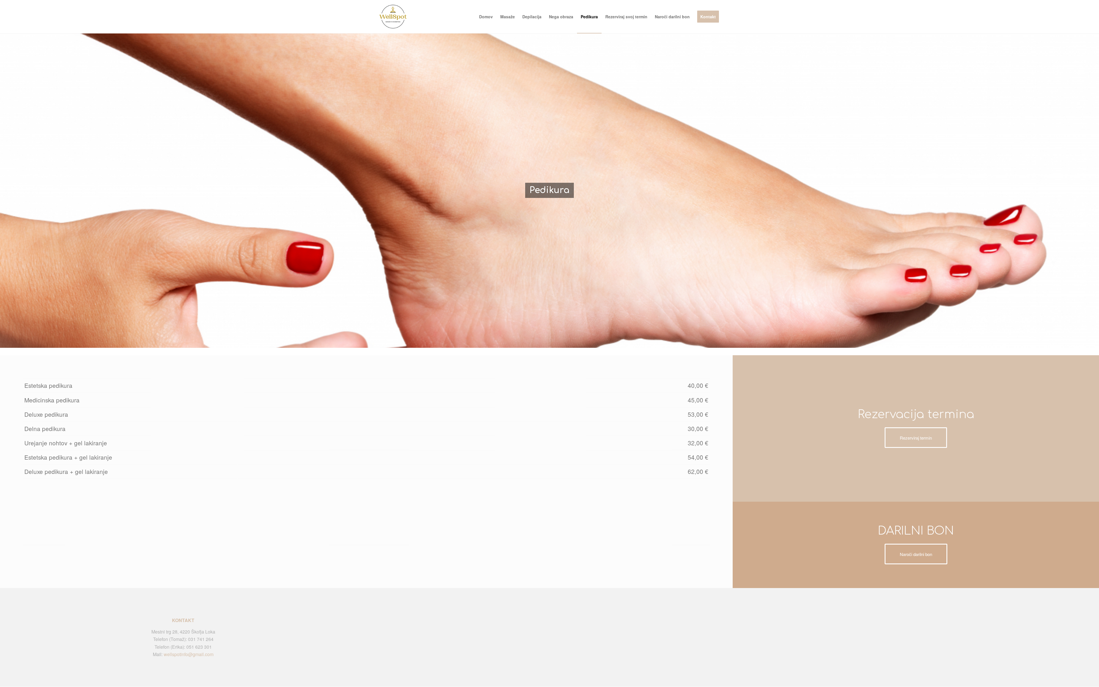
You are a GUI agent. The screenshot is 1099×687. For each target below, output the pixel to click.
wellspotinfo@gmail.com (189, 654)
